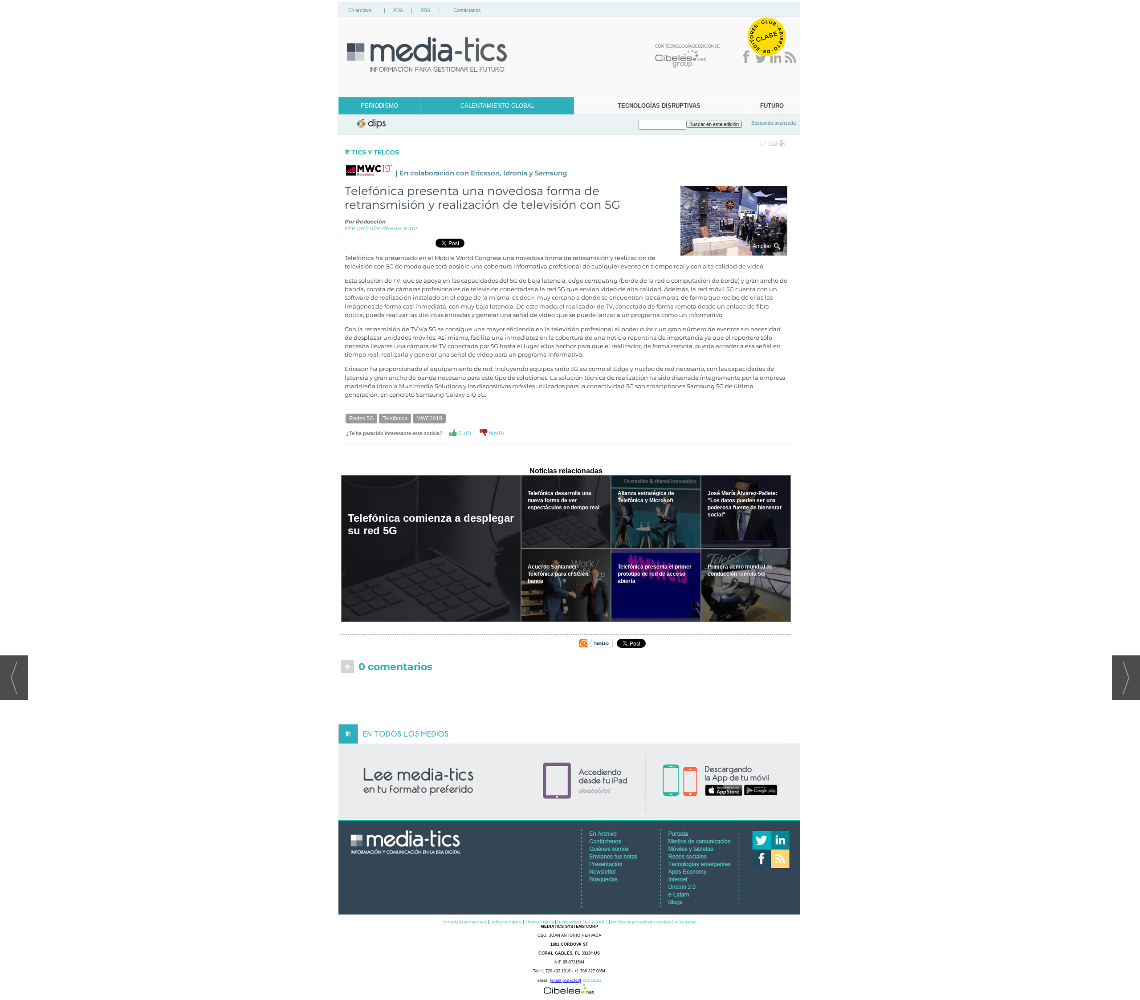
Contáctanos (467, 10)
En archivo (359, 10)
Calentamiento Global (497, 105)
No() (496, 433)
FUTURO (772, 105)
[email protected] (565, 980)
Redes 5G (361, 418)
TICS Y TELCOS (375, 152)
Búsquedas (568, 921)
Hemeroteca (474, 921)
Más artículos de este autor (381, 228)
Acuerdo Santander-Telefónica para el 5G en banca (558, 574)
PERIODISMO (379, 105)
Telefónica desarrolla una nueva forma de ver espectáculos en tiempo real (563, 500)
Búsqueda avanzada (773, 123)
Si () (464, 433)
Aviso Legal (685, 921)
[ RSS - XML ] (594, 921)
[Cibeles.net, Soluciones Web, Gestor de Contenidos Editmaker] (569, 991)
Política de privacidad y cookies (641, 921)
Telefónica (395, 418)
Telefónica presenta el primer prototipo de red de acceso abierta (655, 574)
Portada (450, 921)
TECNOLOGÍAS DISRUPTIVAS (659, 105)
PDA (398, 10)
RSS (425, 10)
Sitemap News (539, 921)
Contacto (591, 980)
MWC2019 (429, 418)
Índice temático (505, 921)
